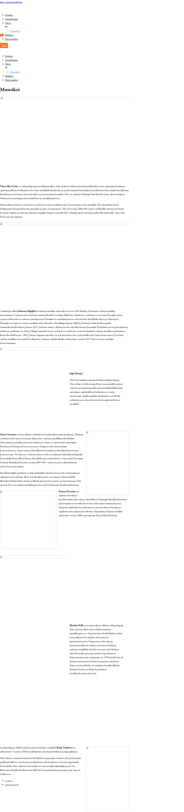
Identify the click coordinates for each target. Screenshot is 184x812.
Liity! (4, 45)
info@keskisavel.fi (12, 785)
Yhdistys (9, 35)
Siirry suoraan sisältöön (11, 2)
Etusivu (9, 15)
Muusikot (15, 31)
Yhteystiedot (11, 39)
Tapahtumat (11, 19)
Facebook (9, 781)
